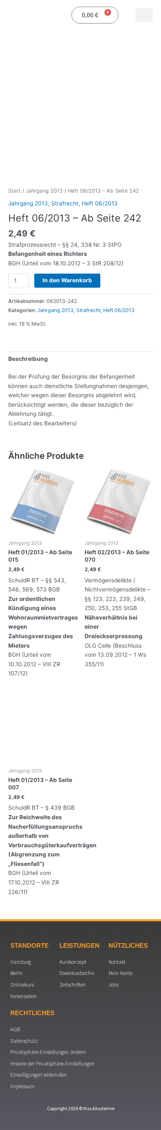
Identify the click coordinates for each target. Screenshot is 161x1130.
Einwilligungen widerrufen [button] (38, 1074)
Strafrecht (64, 203)
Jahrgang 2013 (44, 191)
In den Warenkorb (67, 280)
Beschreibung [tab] (28, 358)
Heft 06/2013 (100, 203)
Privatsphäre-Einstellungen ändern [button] (48, 1052)
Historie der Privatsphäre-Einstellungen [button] (52, 1063)
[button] (144, 15)
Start (14, 191)
